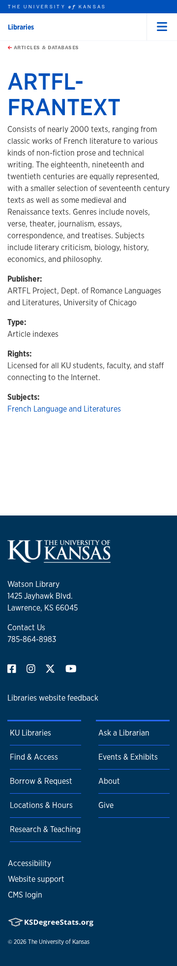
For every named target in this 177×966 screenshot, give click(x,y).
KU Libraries (30, 733)
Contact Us (26, 627)
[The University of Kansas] (59, 558)
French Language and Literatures (64, 409)
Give (106, 805)
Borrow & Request (41, 781)
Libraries (21, 27)
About (109, 781)
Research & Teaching (45, 829)
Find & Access (34, 757)
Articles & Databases (45, 47)
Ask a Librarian (123, 733)
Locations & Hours (41, 805)
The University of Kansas (58, 942)
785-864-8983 (31, 639)
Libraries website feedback (52, 698)
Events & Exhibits (128, 757)
